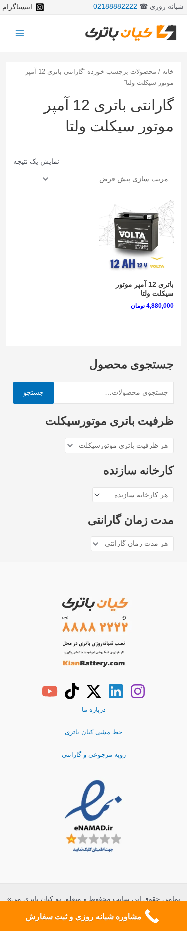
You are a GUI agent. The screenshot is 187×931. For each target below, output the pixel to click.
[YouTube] (50, 691)
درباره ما (94, 709)
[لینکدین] (116, 691)
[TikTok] (72, 691)
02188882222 (115, 6)
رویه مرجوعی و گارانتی (94, 754)
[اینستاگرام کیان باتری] (138, 691)
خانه (168, 71)
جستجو (33, 392)
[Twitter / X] (94, 691)
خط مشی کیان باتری (93, 732)
